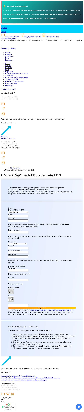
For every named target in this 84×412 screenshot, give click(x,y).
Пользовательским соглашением (43, 310)
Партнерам (9, 72)
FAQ (25, 376)
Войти (3, 39)
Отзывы (8, 66)
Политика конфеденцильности (16, 78)
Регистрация (11, 39)
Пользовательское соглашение (16, 74)
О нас (21, 376)
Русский (4, 28)
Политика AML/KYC (44, 378)
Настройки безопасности (14, 81)
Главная (4, 376)
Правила (16, 376)
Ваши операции (11, 83)
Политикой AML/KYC (65, 310)
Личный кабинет (11, 79)
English (3, 32)
